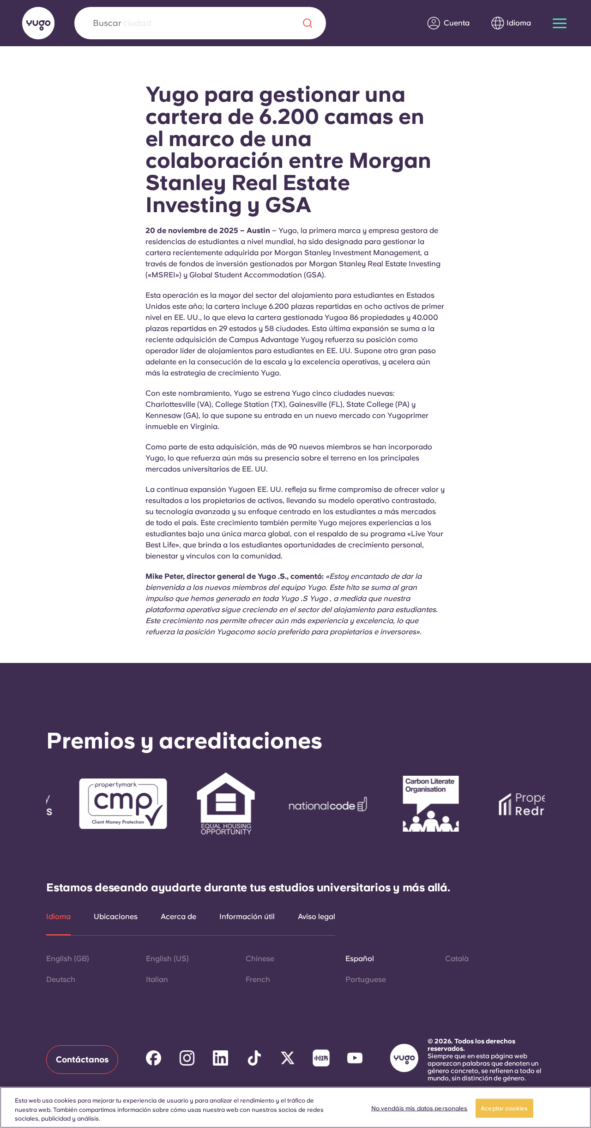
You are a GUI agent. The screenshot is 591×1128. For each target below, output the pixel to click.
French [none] (258, 979)
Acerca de (178, 917)
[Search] (307, 23)
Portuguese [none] (365, 979)
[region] (295, 1107)
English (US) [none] (167, 958)
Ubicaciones (116, 917)
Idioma (58, 917)
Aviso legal (316, 917)
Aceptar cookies (504, 1107)
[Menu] (559, 23)
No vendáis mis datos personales (419, 1107)
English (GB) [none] (67, 958)
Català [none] (457, 958)
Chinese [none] (260, 958)
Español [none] (359, 958)
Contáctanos (82, 1059)
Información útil (247, 917)
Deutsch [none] (60, 979)
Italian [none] (157, 979)
